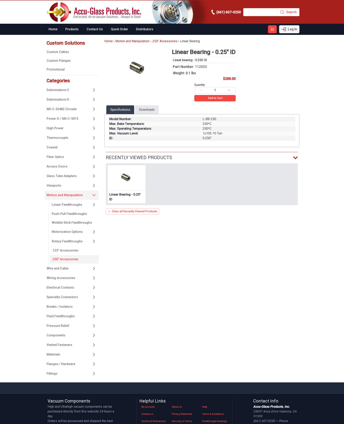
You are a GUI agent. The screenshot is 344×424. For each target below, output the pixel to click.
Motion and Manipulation (132, 41)
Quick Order (119, 29)
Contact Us (95, 29)
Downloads (147, 110)
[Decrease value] (200, 90)
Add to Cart (215, 98)
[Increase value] (229, 90)
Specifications (120, 110)
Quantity (199, 84)
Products (72, 29)
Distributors (144, 29)
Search (291, 12)
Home (53, 29)
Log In (292, 29)
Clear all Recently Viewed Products (134, 211)
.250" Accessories (164, 41)
